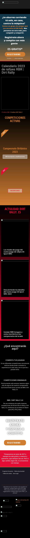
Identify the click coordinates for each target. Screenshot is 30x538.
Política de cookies (7, 473)
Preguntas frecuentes (7, 471)
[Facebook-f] (5, 477)
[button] (15, 11)
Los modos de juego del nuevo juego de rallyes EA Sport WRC (14, 252)
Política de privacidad (19, 471)
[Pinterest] (17, 477)
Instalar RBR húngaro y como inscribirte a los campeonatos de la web (13, 334)
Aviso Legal (15, 473)
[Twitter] (11, 477)
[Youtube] (14, 482)
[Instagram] (8, 482)
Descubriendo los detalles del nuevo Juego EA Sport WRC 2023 (14, 292)
